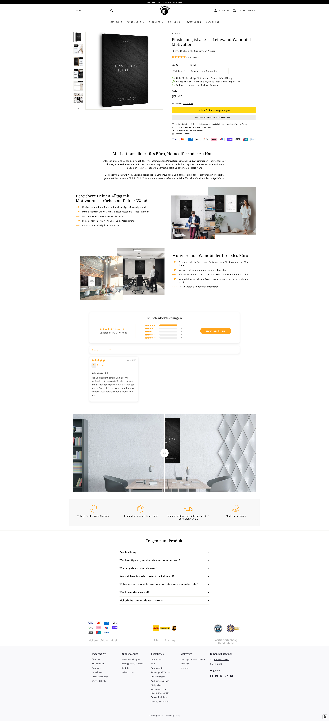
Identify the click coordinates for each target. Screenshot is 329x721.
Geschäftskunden (100, 676)
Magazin (185, 668)
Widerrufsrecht (158, 676)
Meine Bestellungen (130, 659)
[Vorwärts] (78, 107)
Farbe (193, 64)
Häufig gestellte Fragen (132, 663)
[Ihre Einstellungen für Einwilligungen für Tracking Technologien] (325, 717)
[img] (98, 360)
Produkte (155, 22)
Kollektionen (98, 663)
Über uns (96, 659)
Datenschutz (157, 668)
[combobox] (93, 10)
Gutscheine (213, 22)
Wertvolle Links (99, 680)
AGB (153, 663)
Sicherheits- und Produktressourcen (160, 691)
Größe (175, 64)
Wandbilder (134, 22)
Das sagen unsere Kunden (193, 659)
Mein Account (127, 672)
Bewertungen (193, 22)
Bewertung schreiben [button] (216, 331)
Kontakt (125, 668)
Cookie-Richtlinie (159, 697)
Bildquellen (156, 685)
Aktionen (185, 663)
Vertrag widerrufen (160, 701)
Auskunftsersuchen (160, 680)
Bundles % (174, 22)
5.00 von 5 (118, 329)
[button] (179, 56)
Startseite (176, 33)
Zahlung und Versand (161, 672)
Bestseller (115, 22)
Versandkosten (188, 104)
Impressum (156, 659)
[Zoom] (124, 70)
